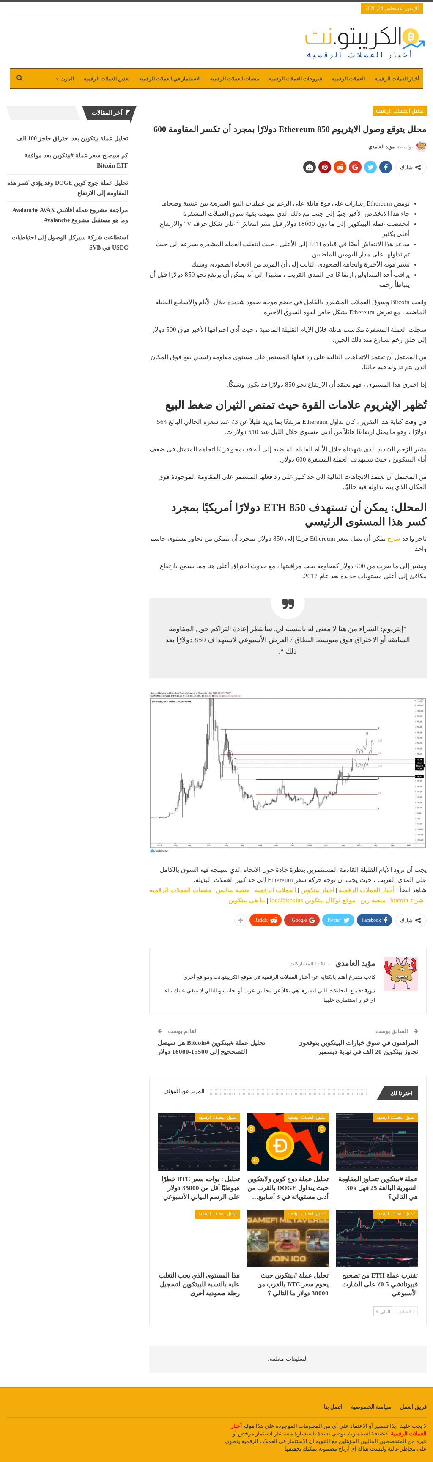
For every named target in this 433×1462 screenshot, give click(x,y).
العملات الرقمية (348, 79)
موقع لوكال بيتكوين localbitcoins (313, 900)
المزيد (67, 79)
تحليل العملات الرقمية (400, 110)
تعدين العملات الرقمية (106, 79)
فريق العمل (413, 1407)
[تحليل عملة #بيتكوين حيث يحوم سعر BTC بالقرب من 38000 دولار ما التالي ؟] (288, 1238)
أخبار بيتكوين (317, 890)
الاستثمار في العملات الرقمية (169, 79)
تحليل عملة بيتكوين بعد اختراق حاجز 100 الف (72, 138)
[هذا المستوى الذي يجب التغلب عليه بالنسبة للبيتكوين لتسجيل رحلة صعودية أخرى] (199, 1238)
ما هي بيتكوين (247, 900)
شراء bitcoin (407, 900)
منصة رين (373, 900)
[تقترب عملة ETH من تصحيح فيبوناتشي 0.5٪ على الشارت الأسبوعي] (377, 1238)
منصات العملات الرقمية (234, 79)
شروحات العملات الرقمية (295, 79)
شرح (393, 538)
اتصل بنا (333, 1407)
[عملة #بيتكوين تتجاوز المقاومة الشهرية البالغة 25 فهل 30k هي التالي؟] (377, 1142)
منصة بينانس (233, 890)
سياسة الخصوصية (371, 1407)
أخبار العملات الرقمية (397, 79)
